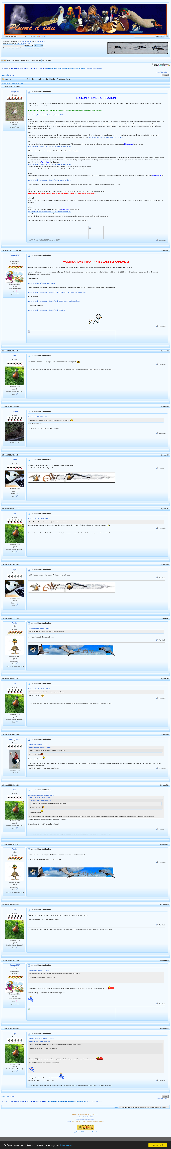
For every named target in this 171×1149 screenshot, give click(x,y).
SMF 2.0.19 (75, 1114)
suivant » (166, 72)
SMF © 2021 (84, 1114)
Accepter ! (158, 1145)
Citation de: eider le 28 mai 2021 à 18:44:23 (39, 628)
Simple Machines (93, 1114)
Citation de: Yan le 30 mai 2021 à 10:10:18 (38, 970)
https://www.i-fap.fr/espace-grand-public (41, 283)
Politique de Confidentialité (85, 1117)
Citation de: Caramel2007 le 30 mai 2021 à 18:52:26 (41, 1038)
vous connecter (27, 41)
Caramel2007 (15, 255)
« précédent (160, 72)
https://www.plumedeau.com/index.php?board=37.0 (45, 115)
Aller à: (116, 1107)
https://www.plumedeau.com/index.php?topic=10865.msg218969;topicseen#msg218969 (57, 292)
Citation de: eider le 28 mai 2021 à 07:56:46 (39, 519)
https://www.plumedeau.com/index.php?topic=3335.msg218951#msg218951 (54, 301)
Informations (66, 1145)
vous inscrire (41, 41)
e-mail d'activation (24, 43)
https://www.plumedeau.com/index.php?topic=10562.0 (46, 310)
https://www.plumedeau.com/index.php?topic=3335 (106, 137)
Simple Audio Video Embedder (85, 1119)
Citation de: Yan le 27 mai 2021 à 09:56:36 (38, 417)
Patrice (14, 623)
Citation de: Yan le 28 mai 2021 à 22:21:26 (38, 744)
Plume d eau (15, 91)
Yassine (15, 411)
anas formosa (14, 739)
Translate (43, 36)
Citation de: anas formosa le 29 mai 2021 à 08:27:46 (41, 795)
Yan (14, 356)
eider (15, 460)
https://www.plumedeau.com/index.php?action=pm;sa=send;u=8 (49, 146)
